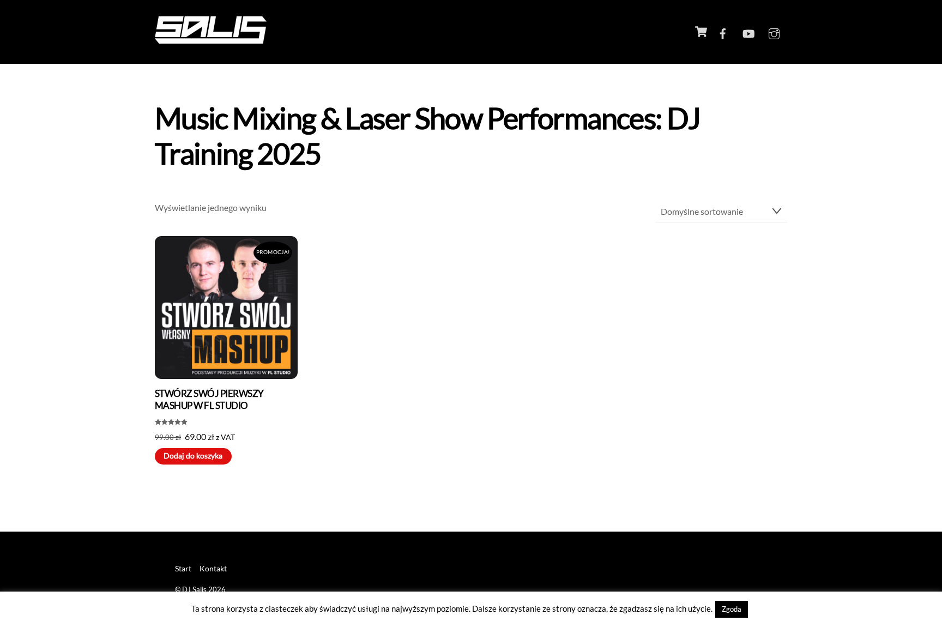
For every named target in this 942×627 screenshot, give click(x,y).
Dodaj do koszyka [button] (193, 455)
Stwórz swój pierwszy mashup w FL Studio (209, 399)
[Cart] (701, 32)
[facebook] (723, 31)
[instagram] (774, 31)
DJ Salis (194, 589)
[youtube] (748, 31)
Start (183, 568)
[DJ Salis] (211, 38)
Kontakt (213, 568)
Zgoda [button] (731, 609)
